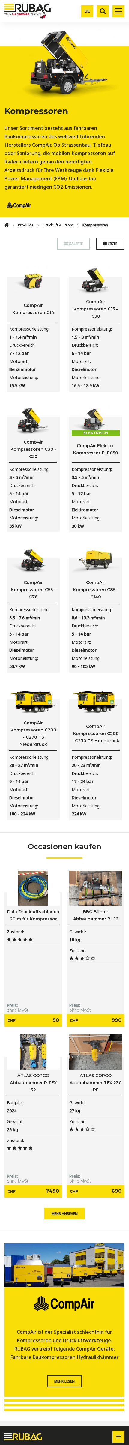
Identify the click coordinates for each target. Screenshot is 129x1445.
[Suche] (103, 11)
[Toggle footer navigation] (118, 1437)
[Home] (6, 225)
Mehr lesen (64, 1381)
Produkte (26, 225)
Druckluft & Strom (58, 225)
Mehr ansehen (65, 1213)
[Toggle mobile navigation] (118, 11)
